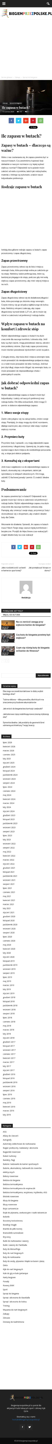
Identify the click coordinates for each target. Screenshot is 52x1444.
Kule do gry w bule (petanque (15, 1273)
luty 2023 (7, 839)
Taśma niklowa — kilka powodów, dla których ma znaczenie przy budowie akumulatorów (23, 701)
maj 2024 (7, 795)
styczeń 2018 (8, 1038)
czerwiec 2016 (9, 1098)
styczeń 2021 (8, 912)
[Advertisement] (26, 47)
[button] (48, 3)
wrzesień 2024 (9, 779)
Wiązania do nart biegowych (15, 1309)
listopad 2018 (9, 1001)
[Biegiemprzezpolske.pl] (26, 13)
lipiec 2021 (7, 888)
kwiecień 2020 (9, 949)
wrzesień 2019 (9, 969)
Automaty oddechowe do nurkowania (19, 1144)
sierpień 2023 (9, 831)
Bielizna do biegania (11, 1180)
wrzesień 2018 (9, 1009)
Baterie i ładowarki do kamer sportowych (21, 1164)
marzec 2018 (8, 1029)
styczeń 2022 (8, 864)
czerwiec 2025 (9, 754)
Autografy (7, 1140)
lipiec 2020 (7, 936)
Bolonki (6, 1216)
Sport (5, 1289)
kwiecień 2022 (9, 855)
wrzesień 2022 (9, 843)
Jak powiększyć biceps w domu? (40, 569)
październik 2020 (10, 924)
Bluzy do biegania (10, 1200)
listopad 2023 (9, 819)
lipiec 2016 (7, 1094)
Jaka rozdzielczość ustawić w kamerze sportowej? (13, 569)
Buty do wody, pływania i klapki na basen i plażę (23, 1261)
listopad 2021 (9, 872)
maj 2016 (7, 1102)
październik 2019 (10, 965)
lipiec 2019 (7, 977)
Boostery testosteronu (13, 1220)
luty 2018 (7, 1033)
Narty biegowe (9, 1277)
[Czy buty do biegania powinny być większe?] (8, 638)
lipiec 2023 (7, 835)
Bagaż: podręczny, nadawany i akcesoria (20, 1148)
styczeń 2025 (8, 762)
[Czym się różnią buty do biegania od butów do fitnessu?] (8, 651)
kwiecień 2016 (9, 1106)
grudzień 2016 (9, 1074)
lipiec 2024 (7, 787)
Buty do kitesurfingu (11, 1249)
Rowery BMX (8, 1285)
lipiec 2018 (7, 1017)
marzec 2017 (8, 1062)
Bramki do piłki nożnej (12, 1229)
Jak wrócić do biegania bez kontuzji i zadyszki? (23, 709)
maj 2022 (7, 851)
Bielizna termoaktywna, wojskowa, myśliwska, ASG (25, 1192)
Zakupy (5, 103)
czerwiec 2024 (9, 791)
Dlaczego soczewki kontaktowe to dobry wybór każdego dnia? (23, 692)
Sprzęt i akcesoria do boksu (15, 1301)
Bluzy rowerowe (10, 1204)
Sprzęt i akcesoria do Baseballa (16, 1297)
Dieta (5, 1265)
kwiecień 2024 (9, 799)
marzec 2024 (8, 803)
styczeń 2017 (8, 1070)
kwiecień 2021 (9, 900)
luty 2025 (7, 758)
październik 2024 (10, 775)
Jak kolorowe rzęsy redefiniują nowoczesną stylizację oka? (26, 715)
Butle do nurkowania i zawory (16, 1241)
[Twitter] (29, 1427)
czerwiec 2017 (9, 1054)
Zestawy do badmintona (13, 1322)
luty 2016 (7, 1114)
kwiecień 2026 (9, 746)
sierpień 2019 (9, 973)
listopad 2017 (9, 1046)
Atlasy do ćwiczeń (10, 1135)
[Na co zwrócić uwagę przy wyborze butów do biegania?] (8, 625)
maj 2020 (7, 944)
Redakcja (26, 597)
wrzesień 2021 (9, 880)
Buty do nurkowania (11, 1257)
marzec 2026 (8, 750)
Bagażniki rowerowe (12, 1152)
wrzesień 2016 (9, 1086)
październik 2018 (10, 1005)
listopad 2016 (9, 1078)
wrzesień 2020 (9, 928)
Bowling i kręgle (10, 1224)
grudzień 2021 (9, 868)
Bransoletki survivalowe (13, 1233)
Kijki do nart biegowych (13, 1269)
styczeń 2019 (8, 993)
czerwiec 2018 (9, 1021)
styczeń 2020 (8, 957)
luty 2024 (7, 807)
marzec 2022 (8, 859)
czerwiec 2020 (9, 940)
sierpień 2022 (9, 847)
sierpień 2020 (9, 932)
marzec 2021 (8, 904)
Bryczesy (7, 1237)
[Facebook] (22, 1427)
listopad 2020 (9, 920)
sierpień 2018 (9, 1013)
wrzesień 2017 (9, 1050)
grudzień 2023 (9, 815)
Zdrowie (6, 1318)
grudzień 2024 (9, 766)
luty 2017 (7, 1066)
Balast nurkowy (9, 1156)
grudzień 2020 (9, 916)
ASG (5, 1131)
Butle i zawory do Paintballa (15, 1245)
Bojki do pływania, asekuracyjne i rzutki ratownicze (25, 1212)
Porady (6, 1281)
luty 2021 (7, 908)
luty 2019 (7, 989)
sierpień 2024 (9, 783)
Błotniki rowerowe (11, 1196)
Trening (6, 1305)
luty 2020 (7, 953)
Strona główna (6, 77)
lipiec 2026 (7, 742)
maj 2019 (7, 981)
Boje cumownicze (10, 1208)
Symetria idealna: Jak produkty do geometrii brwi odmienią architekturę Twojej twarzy (23, 723)
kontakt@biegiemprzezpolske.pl (26, 1419)
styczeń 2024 (8, 811)
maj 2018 (7, 1025)
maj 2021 (7, 896)
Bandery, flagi (9, 1160)
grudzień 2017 (9, 1042)
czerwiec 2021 (9, 892)
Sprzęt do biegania (15, 103)
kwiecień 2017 (9, 1058)
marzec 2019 (8, 985)
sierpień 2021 (9, 884)
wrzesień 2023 (9, 827)
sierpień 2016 (9, 1090)
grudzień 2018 (9, 997)
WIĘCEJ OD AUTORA (11, 615)
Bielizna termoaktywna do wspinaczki (19, 1188)
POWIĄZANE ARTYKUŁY (13, 611)
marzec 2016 (8, 1110)
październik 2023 (10, 823)
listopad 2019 (9, 961)
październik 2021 (10, 876)
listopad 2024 (9, 770)
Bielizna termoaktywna (13, 1184)
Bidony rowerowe (10, 1176)
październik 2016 (10, 1082)
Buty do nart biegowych (13, 1253)
